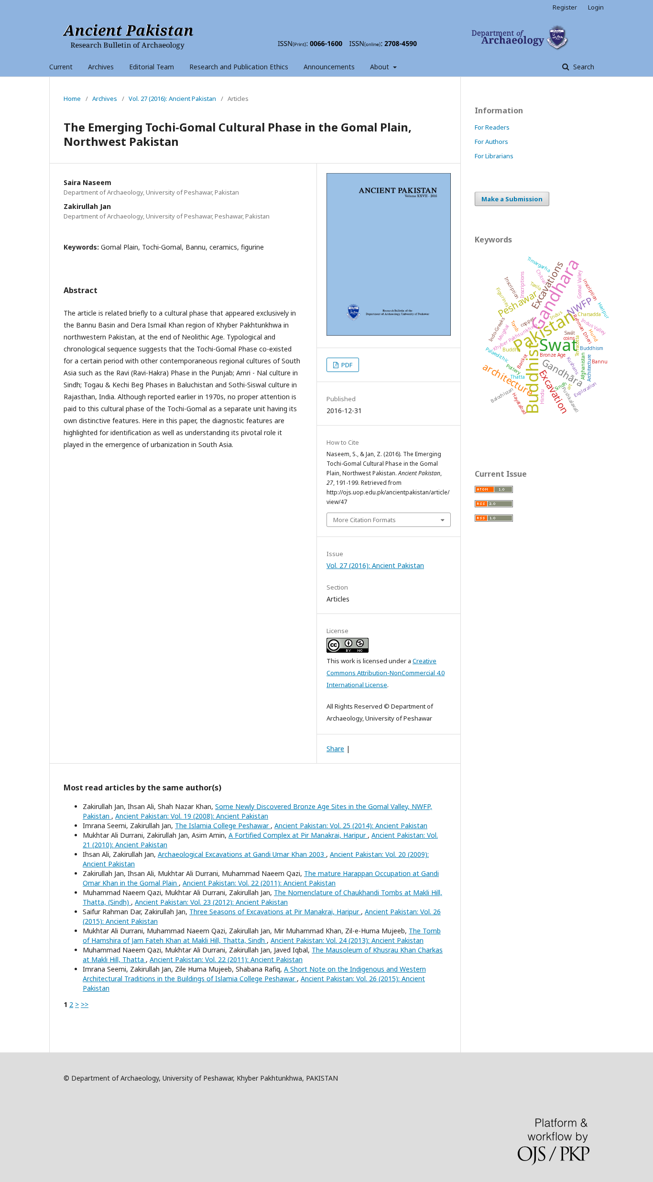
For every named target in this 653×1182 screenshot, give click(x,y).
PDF (346, 365)
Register (565, 7)
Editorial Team (151, 66)
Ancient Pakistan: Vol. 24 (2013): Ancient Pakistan (347, 940)
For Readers (492, 127)
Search (582, 66)
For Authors (491, 141)
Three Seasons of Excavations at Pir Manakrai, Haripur (275, 911)
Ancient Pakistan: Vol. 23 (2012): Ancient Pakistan (211, 902)
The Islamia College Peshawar (223, 825)
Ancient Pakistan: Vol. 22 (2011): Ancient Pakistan (259, 882)
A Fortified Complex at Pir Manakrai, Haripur (298, 835)
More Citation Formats (364, 519)
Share (335, 748)
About (380, 66)
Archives (101, 66)
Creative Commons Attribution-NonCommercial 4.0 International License (385, 673)
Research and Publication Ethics (238, 66)
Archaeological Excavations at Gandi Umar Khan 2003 (242, 854)
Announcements (329, 66)
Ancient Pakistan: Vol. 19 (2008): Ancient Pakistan (191, 816)
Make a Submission (512, 199)
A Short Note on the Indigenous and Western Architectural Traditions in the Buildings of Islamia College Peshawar (254, 973)
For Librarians (494, 156)
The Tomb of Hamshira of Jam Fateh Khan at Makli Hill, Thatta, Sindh (262, 935)
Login (596, 7)
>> (84, 1004)
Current (61, 66)
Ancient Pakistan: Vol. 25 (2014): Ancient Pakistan (350, 825)
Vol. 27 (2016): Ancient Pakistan (172, 98)
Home (72, 98)
